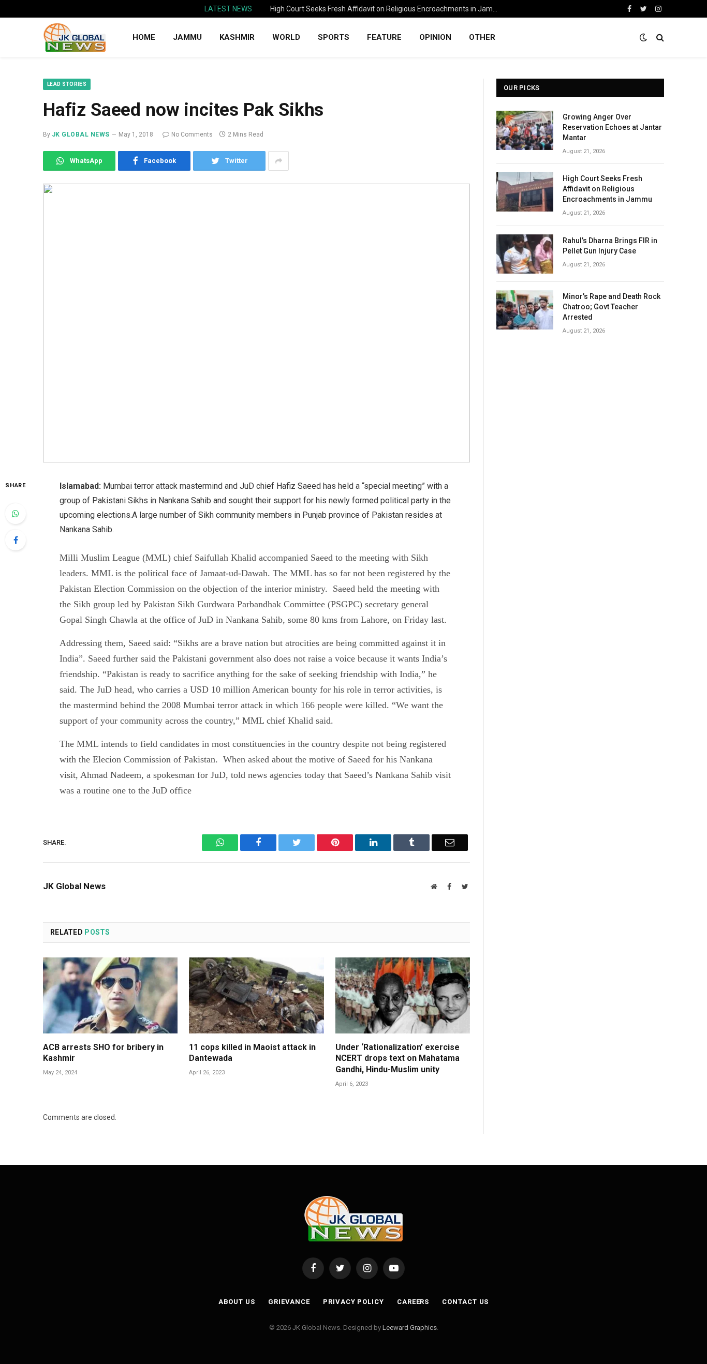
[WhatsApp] (15, 513)
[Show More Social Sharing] (278, 161)
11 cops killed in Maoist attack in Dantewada (252, 1052)
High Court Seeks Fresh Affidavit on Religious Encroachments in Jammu (386, 9)
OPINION (435, 37)
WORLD (286, 37)
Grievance (289, 1302)
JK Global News (81, 134)
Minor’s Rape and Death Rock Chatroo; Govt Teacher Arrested (611, 306)
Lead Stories (66, 84)
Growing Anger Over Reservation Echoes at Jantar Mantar (612, 127)
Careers (413, 1302)
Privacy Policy (353, 1302)
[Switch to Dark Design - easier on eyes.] (643, 37)
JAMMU (187, 37)
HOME (143, 37)
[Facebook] (15, 540)
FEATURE (384, 37)
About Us (236, 1302)
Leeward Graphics (409, 1327)
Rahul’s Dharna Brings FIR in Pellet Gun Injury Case (610, 245)
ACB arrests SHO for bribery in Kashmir (103, 1052)
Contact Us (465, 1302)
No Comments (192, 134)
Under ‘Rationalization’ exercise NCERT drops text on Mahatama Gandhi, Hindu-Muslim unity (397, 1058)
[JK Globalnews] (74, 37)
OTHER (482, 37)
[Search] (659, 37)
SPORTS (333, 37)
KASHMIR (237, 37)
